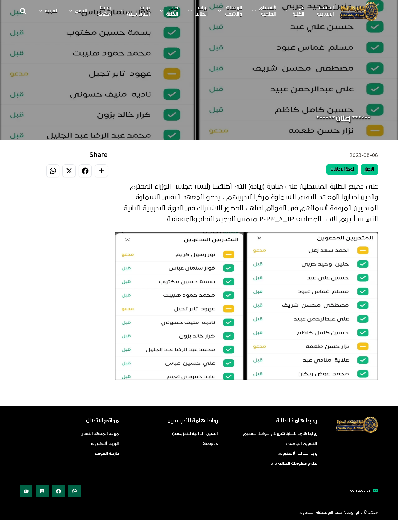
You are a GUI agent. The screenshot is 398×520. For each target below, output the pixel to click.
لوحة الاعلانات (342, 169)
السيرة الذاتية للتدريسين (195, 433)
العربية (51, 11)
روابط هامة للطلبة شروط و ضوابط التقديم (280, 433)
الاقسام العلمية (267, 11)
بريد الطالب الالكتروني (297, 453)
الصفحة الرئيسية (325, 11)
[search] (23, 11)
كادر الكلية (172, 11)
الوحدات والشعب (233, 11)
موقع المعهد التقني (100, 433)
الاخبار (369, 169)
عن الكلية (298, 11)
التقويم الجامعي (301, 443)
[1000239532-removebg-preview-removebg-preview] (358, 11)
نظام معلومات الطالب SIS (294, 463)
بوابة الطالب (201, 11)
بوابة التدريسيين (138, 11)
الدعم (81, 11)
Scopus (210, 443)
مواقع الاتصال (102, 421)
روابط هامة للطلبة (296, 421)
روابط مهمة (104, 11)
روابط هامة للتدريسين (192, 421)
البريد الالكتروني (104, 443)
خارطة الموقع (107, 453)
